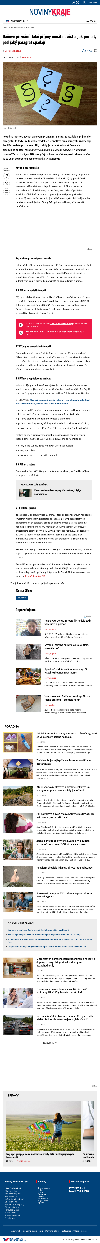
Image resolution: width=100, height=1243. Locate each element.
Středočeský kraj (12, 1215)
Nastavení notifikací (70, 1230)
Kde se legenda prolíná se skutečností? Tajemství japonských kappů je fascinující (45, 934)
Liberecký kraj (11, 1201)
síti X (42, 331)
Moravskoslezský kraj (14, 1204)
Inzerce (84, 1230)
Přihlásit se (93, 2)
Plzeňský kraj (11, 1212)
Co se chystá (44, 1188)
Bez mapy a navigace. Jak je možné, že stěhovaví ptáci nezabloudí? (38, 930)
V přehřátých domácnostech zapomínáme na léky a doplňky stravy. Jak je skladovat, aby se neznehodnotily (65, 962)
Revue (40, 1196)
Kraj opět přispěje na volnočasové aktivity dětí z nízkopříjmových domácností (40, 1155)
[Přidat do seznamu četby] (95, 50)
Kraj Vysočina (11, 1196)
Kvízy (40, 1192)
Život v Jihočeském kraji (61, 323)
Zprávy (13, 1095)
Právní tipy (22, 597)
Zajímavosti (43, 1200)
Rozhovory (43, 1198)
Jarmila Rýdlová (13, 50)
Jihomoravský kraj (13, 1193)
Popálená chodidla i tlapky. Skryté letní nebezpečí (64, 867)
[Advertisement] (54, 229)
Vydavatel (15, 1230)
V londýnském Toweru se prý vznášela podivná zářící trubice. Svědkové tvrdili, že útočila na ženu (50, 940)
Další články (48, 1043)
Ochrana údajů (52, 1230)
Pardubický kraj (12, 1209)
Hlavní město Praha (14, 1188)
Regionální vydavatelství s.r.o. (84, 1239)
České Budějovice (23, 1161)
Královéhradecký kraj (14, 1199)
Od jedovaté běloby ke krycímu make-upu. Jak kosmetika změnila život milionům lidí (47, 946)
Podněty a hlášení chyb (32, 1230)
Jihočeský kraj (11, 1191)
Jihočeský (26, 57)
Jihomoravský (18, 20)
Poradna (30, 27)
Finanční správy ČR (35, 576)
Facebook (73, 2)
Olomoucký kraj (12, 1207)
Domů (5, 27)
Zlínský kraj (10, 1218)
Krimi (40, 1190)
